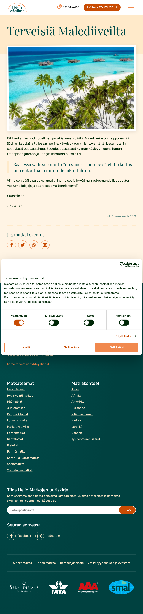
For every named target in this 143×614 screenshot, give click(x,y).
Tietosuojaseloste (72, 563)
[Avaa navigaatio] (131, 7)
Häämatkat (14, 402)
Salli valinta (71, 347)
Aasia (75, 389)
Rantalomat (15, 439)
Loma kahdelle (17, 420)
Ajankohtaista (22, 563)
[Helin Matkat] (17, 7)
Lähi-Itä (77, 426)
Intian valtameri (82, 414)
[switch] (54, 323)
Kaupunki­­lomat (17, 414)
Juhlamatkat (16, 408)
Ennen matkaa (46, 563)
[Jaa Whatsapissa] (33, 244)
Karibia (76, 420)
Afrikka (76, 395)
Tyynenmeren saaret (86, 439)
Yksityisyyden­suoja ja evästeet (109, 563)
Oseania (77, 433)
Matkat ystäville (18, 426)
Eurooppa (78, 408)
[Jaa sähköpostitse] (45, 244)
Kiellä (26, 347)
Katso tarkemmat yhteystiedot (28, 364)
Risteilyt (12, 445)
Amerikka (78, 402)
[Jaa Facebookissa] (11, 244)
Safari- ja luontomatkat (23, 458)
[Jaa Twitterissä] (22, 244)
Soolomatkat (15, 464)
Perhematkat (16, 433)
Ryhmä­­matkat (16, 451)
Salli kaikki (117, 347)
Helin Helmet (16, 389)
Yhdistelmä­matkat (19, 470)
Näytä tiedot (123, 336)
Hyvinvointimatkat (20, 395)
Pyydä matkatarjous (102, 7)
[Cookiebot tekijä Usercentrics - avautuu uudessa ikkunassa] (122, 264)
